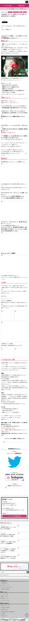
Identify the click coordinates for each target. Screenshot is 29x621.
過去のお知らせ (4, 609)
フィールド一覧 (7, 5)
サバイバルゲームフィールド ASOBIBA (6, 2)
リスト (4, 19)
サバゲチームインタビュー (7, 587)
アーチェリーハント (5, 600)
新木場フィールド (14, 8)
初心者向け (16, 12)
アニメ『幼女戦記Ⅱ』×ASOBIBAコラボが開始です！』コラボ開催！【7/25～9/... (8, 550)
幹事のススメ (4, 419)
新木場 (24, 12)
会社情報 (3, 613)
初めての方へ (22, 5)
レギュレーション (5, 585)
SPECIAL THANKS (5, 589)
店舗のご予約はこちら (15, 566)
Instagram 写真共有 (5, 607)
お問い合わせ (4, 615)
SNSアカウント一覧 (5, 605)
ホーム (1, 8)
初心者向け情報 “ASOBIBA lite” (8, 611)
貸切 (21, 12)
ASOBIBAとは (4, 582)
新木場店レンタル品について (8, 132)
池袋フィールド (4, 596)
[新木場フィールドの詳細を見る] (14, 516)
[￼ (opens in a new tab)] (14, 455)
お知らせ (10, 12)
